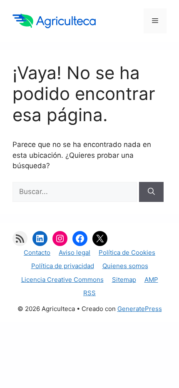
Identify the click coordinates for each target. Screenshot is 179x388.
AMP (151, 280)
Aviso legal (74, 252)
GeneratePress (139, 309)
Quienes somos (125, 266)
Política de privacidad (62, 266)
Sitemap (124, 280)
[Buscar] (151, 192)
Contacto (37, 252)
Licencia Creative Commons (62, 280)
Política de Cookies (127, 252)
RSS (89, 293)
